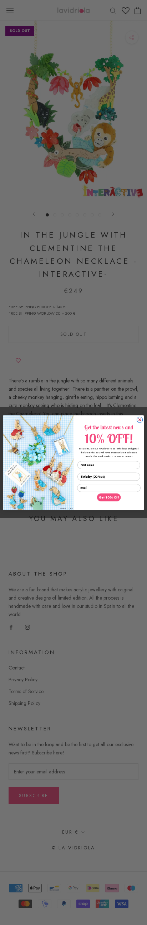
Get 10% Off (109, 497)
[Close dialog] (140, 420)
